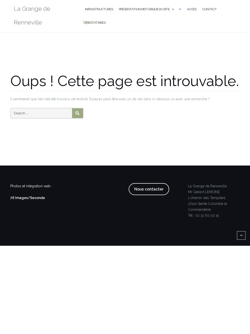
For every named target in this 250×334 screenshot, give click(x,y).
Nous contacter (149, 189)
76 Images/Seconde (27, 198)
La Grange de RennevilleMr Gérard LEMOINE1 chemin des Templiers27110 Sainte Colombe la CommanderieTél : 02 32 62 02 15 (207, 200)
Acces (191, 9)
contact (209, 9)
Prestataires (95, 22)
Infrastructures (99, 9)
